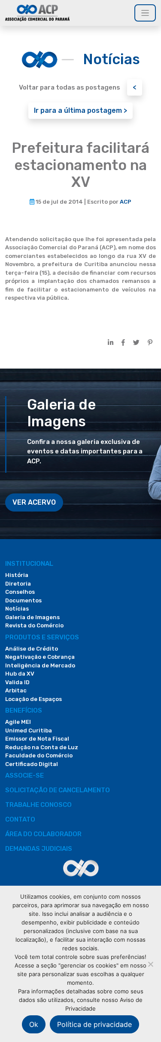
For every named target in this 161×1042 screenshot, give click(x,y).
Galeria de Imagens (32, 617)
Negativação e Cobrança (40, 657)
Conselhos (20, 592)
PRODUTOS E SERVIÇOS (42, 637)
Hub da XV (19, 673)
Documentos (23, 600)
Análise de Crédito (31, 648)
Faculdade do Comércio (39, 755)
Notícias (17, 608)
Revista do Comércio (34, 625)
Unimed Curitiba (28, 730)
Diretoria (18, 583)
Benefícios (23, 710)
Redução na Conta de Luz (41, 747)
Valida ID (17, 682)
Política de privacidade (94, 1024)
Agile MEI (18, 722)
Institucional (29, 564)
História (16, 575)
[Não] (150, 964)
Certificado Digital (31, 764)
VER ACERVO (34, 502)
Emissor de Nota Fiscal (37, 738)
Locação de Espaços (33, 699)
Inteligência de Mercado (40, 665)
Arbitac (16, 690)
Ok (33, 1024)
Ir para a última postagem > (80, 110)
